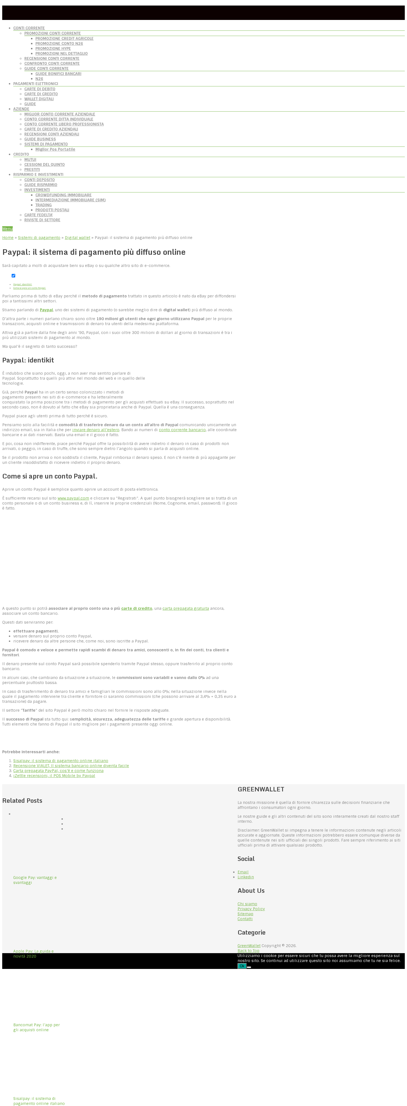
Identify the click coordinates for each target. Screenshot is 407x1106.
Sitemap (245, 913)
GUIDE (30, 103)
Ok (242, 966)
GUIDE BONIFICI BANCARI (58, 73)
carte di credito (136, 608)
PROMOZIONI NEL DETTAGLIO (61, 53)
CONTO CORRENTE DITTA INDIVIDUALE (58, 119)
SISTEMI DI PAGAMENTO (46, 144)
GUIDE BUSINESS (40, 139)
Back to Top (248, 950)
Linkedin (246, 876)
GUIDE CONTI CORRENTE (46, 68)
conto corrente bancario (182, 429)
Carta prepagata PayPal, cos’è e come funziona (58, 770)
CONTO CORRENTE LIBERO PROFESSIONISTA (64, 124)
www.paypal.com (73, 498)
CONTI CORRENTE (29, 27)
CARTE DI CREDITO (41, 93)
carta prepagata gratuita (186, 608)
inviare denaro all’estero (95, 429)
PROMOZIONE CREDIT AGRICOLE (64, 38)
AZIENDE (21, 108)
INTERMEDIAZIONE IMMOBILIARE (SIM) (70, 199)
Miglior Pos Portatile (55, 149)
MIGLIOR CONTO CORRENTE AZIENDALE (59, 114)
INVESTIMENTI (37, 189)
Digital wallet (77, 237)
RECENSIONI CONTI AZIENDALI (51, 134)
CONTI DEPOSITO (39, 179)
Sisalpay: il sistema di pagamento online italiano (60, 760)
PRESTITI (32, 169)
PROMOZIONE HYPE (53, 48)
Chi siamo (247, 903)
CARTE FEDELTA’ (38, 214)
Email (243, 872)
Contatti (245, 918)
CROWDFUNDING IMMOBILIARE (63, 194)
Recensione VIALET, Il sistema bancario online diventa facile (71, 765)
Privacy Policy (251, 908)
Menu (7, 228)
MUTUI (30, 159)
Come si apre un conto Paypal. (29, 288)
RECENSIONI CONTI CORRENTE (51, 58)
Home (8, 237)
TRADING (43, 204)
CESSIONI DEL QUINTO (44, 164)
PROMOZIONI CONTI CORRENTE (52, 33)
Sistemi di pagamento (39, 237)
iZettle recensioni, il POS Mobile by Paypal (54, 775)
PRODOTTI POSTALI (52, 209)
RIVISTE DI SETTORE (42, 219)
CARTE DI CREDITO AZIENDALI (51, 129)
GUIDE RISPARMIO (40, 184)
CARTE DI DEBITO (39, 88)
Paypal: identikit (22, 284)
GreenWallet (249, 945)
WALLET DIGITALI (39, 98)
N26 (39, 78)
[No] (249, 967)
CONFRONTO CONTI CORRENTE (52, 63)
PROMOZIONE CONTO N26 (59, 43)
